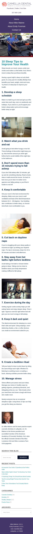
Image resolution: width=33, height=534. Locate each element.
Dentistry (4, 482)
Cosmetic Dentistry (7, 480)
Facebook (11, 8)
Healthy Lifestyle (6, 485)
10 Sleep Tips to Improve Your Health (16, 63)
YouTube (22, 8)
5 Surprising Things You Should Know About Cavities (16, 462)
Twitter (17, 8)
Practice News (6, 487)
